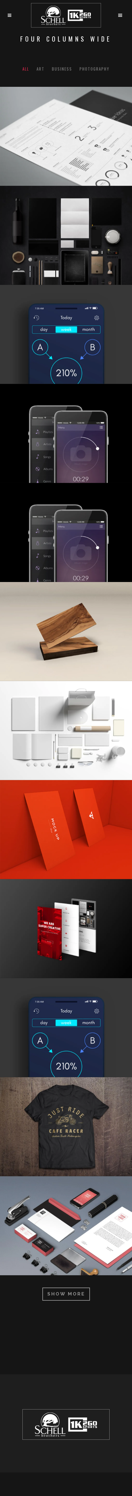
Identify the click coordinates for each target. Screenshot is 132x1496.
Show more (66, 1294)
